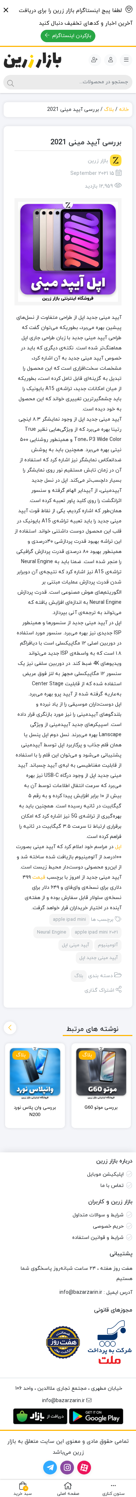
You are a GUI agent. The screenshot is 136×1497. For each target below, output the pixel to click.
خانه (124, 109)
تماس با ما (112, 1185)
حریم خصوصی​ (108, 1226)
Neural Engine (51, 932)
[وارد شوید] (110, 60)
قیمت (38, 877)
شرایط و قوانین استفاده (98, 1237)
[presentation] (10, 1028)
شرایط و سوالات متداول (98, 1215)
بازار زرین (98, 160)
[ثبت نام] (94, 60)
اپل (117, 846)
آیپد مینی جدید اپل (98, 958)
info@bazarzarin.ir (80, 1292)
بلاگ (109, 109)
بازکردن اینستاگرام (71, 35)
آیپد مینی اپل (75, 945)
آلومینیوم (108, 945)
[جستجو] (10, 82)
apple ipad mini (69, 919)
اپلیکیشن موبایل (105, 1174)
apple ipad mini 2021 (96, 932)
